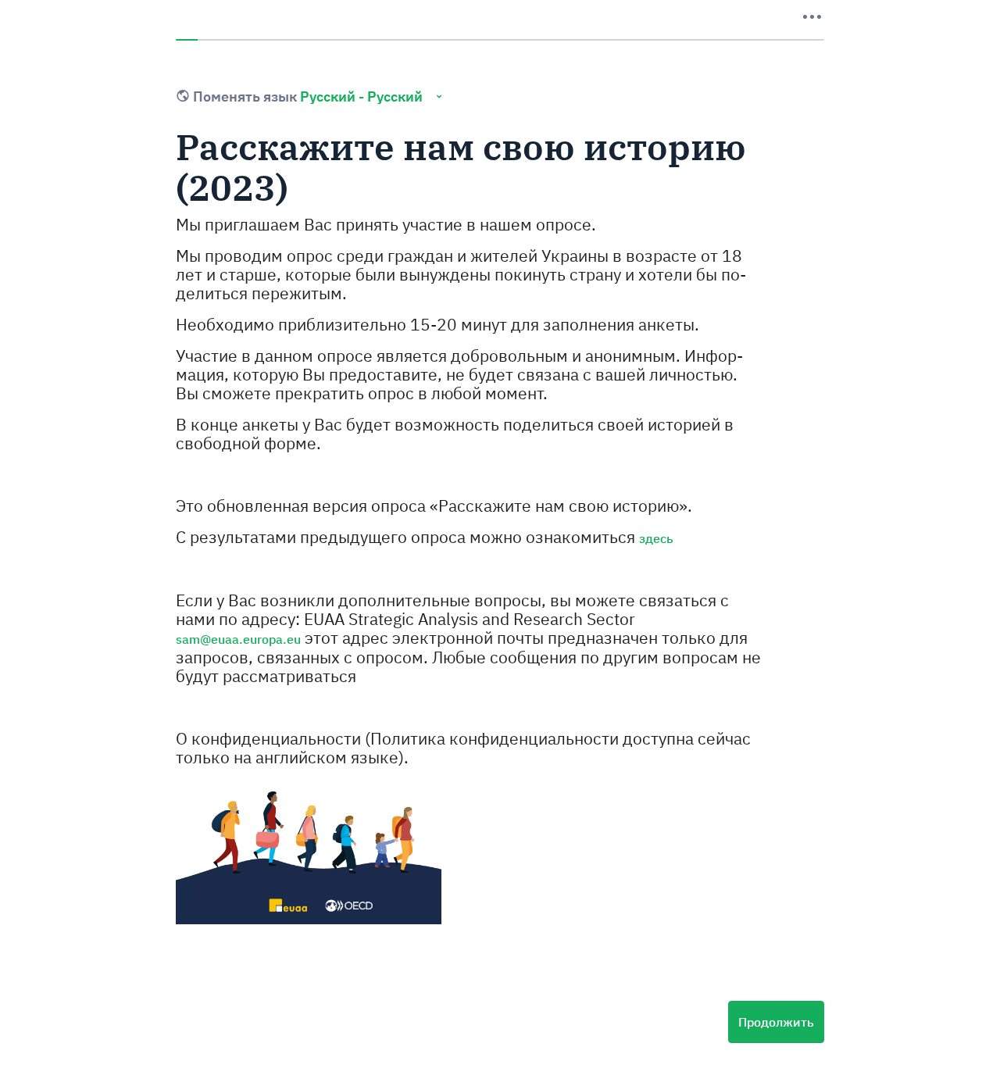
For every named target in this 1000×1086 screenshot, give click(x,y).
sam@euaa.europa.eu (238, 639)
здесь (656, 538)
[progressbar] (499, 40)
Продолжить (776, 1022)
